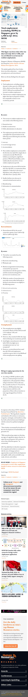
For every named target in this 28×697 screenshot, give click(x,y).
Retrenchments (14, 506)
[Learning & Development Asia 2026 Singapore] (14, 8)
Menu (24, 2)
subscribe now (11, 646)
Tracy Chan (4, 602)
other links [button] (6, 684)
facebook (8, 48)
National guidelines (19, 501)
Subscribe (17, 3)
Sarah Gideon (14, 42)
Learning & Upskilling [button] (10, 680)
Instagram (9, 484)
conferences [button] (6, 676)
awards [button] (4, 671)
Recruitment (5, 506)
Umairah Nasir (5, 536)
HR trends (4, 509)
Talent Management (7, 504)
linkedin (15, 48)
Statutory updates (7, 501)
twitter (3, 48)
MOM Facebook (14, 472)
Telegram (16, 482)
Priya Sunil (4, 558)
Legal (16, 504)
